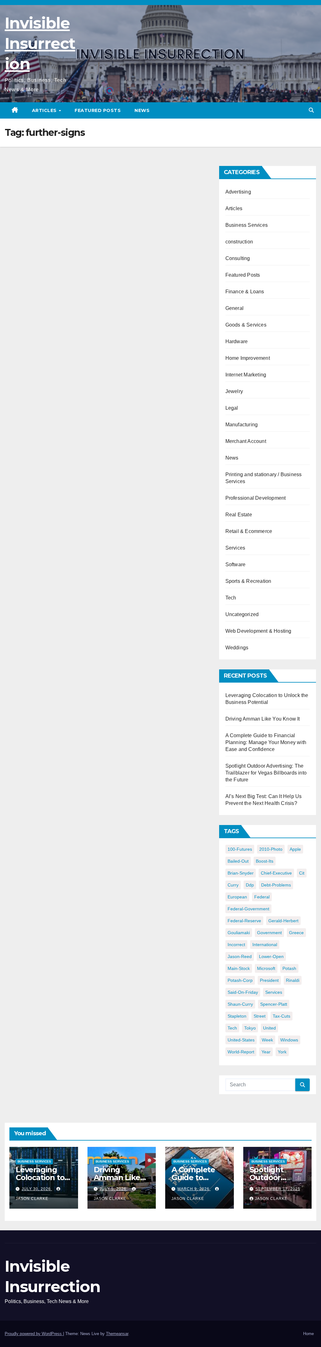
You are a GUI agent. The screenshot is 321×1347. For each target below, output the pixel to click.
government (269, 932)
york (282, 1051)
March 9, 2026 (194, 1189)
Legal (231, 408)
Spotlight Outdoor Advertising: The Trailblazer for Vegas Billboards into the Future (266, 772)
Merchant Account (245, 441)
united (269, 1027)
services (273, 992)
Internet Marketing (245, 374)
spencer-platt (273, 1004)
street (260, 1016)
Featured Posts (98, 110)
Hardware (236, 341)
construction (239, 241)
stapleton (237, 1016)
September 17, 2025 (277, 1189)
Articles (45, 110)
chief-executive (276, 873)
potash (289, 968)
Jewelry (234, 391)
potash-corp (240, 980)
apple (295, 849)
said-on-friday (243, 992)
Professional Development (255, 498)
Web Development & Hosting (258, 631)
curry (233, 884)
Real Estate (238, 514)
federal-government (248, 908)
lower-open (271, 956)
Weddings (237, 647)
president (269, 980)
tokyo (250, 1027)
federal (262, 896)
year (266, 1051)
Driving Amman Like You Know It (262, 718)
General (234, 308)
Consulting (237, 258)
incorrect (236, 944)
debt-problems (276, 884)
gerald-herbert (283, 920)
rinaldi (292, 980)
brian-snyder (241, 873)
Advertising (238, 191)
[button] (311, 110)
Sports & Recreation (248, 581)
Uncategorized (242, 614)
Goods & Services (245, 324)
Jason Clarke (271, 1198)
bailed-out (238, 861)
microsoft (266, 968)
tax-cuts (281, 1016)
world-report (241, 1051)
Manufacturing (241, 424)
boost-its (264, 861)
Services (235, 548)
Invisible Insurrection (40, 43)
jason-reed (240, 956)
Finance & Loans (244, 291)
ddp (250, 884)
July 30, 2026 (37, 1189)
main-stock (239, 968)
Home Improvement (247, 358)
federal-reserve (244, 920)
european (237, 896)
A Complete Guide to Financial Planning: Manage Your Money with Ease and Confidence (265, 742)
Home (308, 1333)
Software (235, 564)
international (264, 944)
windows (289, 1039)
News (142, 110)
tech (232, 1027)
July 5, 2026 (114, 1189)
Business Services (246, 225)
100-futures (240, 849)
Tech (230, 597)
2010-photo (270, 849)
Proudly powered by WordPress (34, 1333)
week (267, 1039)
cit (301, 873)
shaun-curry (240, 1004)
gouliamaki (239, 932)
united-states (241, 1039)
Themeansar (117, 1333)
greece (296, 932)
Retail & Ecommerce (248, 531)
